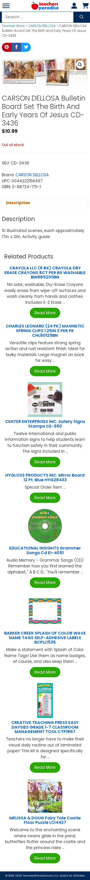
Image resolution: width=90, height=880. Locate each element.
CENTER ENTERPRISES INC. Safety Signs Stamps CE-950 (45, 424)
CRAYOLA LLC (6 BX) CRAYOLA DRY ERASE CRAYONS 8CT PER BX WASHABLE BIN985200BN (45, 272)
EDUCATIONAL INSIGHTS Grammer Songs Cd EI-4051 (45, 550)
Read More (45, 313)
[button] (80, 64)
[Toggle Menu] (6, 5)
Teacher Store (13, 25)
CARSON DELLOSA (42, 25)
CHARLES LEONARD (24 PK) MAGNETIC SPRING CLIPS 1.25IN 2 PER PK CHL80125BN (45, 330)
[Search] (81, 17)
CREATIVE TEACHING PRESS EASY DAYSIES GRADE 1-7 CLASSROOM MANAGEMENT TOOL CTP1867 (45, 727)
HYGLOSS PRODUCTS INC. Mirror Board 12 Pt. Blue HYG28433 (45, 477)
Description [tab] (18, 203)
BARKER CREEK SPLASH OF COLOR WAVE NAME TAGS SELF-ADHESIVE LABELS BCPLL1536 (45, 637)
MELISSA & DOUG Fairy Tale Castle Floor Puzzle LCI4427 (45, 820)
